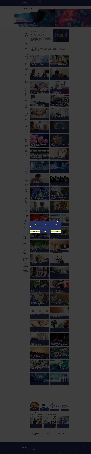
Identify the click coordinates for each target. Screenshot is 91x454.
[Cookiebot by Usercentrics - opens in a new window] (57, 222)
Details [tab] (45, 224)
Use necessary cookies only (35, 231)
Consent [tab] (35, 224)
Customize (45, 231)
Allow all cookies (56, 231)
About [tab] (56, 224)
